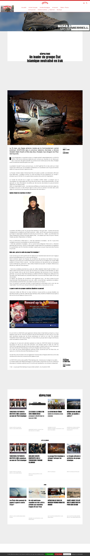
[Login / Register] (84, 3)
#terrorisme (18, 428)
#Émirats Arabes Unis (53, 428)
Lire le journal (31, 9)
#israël (80, 517)
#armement (31, 429)
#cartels (77, 427)
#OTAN (41, 429)
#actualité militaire (52, 516)
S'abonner (52, 9)
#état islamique (66, 365)
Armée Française (33, 7)
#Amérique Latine (71, 427)
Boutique (59, 9)
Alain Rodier (66, 153)
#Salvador (69, 429)
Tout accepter (50, 554)
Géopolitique (45, 395)
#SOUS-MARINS (36, 430)
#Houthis (50, 429)
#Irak (64, 366)
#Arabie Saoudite (33, 518)
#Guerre (17, 516)
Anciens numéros (42, 9)
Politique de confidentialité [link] (77, 554)
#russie (30, 430)
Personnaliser (67, 554)
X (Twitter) (66, 361)
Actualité (23, 7)
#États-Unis (12, 428)
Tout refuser (59, 554)
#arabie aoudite (52, 427)
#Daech (11, 427)
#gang (76, 428)
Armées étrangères (45, 7)
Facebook (66, 360)
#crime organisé (71, 428)
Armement (55, 7)
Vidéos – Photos (64, 7)
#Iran (54, 429)
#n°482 (11, 517)
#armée (78, 516)
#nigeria (31, 475)
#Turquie (77, 471)
